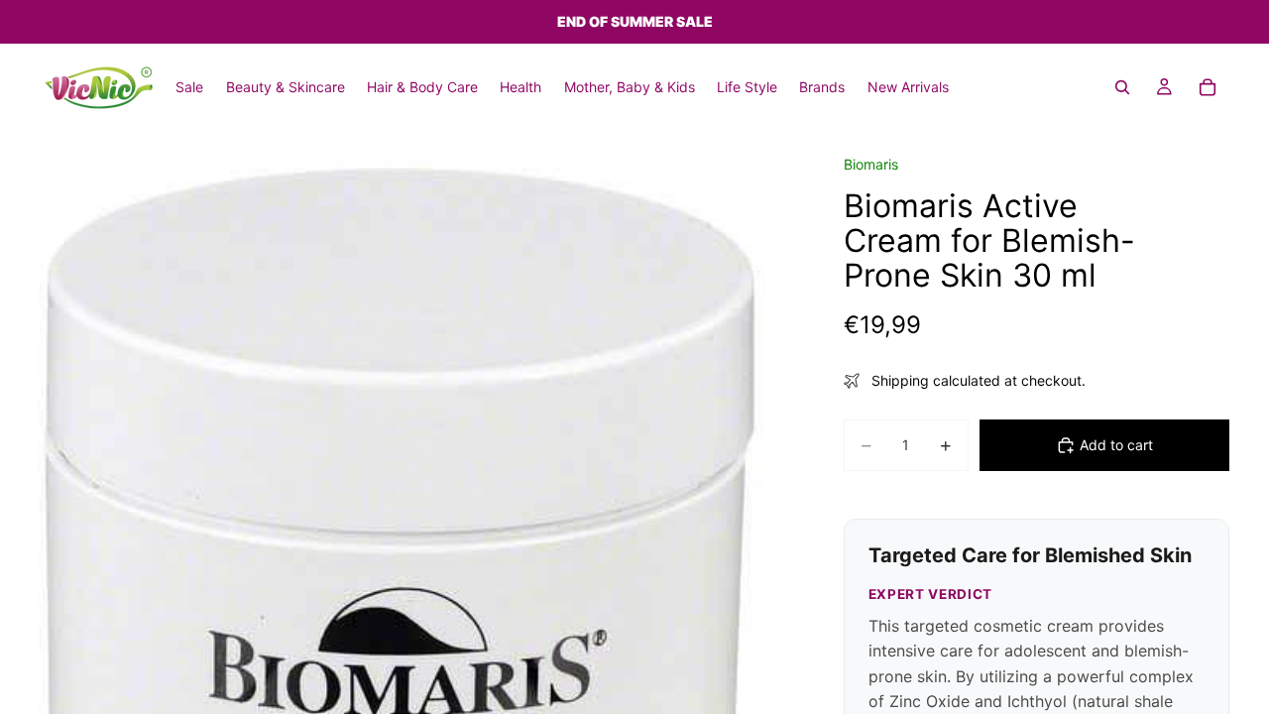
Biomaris (871, 164)
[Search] (1122, 87)
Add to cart (1116, 444)
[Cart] (1207, 87)
